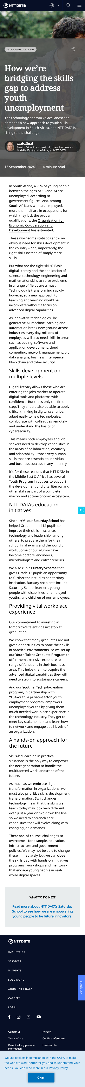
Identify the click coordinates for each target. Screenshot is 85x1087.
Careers (14, 998)
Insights (15, 970)
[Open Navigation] (79, 5)
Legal (12, 1007)
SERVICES (14, 961)
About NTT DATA (20, 989)
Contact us (14, 1031)
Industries (16, 952)
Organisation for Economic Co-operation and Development (36, 225)
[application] (42, 1069)
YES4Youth (17, 697)
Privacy (46, 1031)
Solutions (16, 979)
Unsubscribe (49, 1045)
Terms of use (15, 1038)
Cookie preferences (53, 1038)
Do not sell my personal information (21, 1046)
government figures (24, 200)
